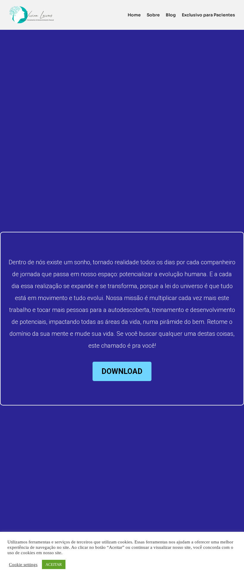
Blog (171, 15)
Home (134, 15)
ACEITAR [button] (54, 564)
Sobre (153, 15)
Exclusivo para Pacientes (208, 15)
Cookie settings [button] (23, 564)
